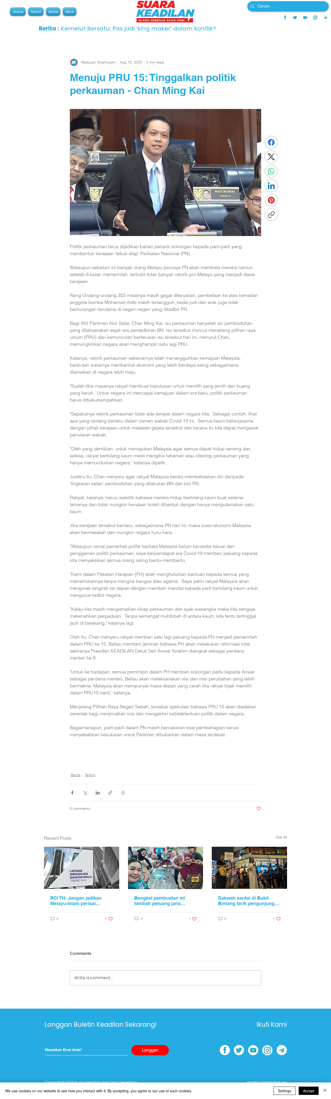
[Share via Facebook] (72, 792)
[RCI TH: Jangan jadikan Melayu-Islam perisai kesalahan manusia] (81, 868)
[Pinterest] (271, 200)
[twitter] (295, 17)
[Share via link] (110, 792)
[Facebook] (271, 142)
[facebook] (285, 17)
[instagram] (315, 17)
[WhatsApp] (271, 171)
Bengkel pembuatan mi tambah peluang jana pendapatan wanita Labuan (164, 900)
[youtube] (305, 17)
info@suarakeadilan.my (267, 1082)
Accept (308, 1090)
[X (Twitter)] (271, 157)
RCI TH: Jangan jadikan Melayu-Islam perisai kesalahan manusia (76, 900)
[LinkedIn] (271, 186)
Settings (284, 1090)
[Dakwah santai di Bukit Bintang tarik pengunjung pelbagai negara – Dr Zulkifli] (249, 868)
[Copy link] (271, 215)
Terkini (90, 775)
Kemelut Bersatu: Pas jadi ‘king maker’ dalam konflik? (138, 29)
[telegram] (325, 17)
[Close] (325, 1091)
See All (281, 837)
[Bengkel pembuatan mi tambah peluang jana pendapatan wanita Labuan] (165, 868)
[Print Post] (123, 792)
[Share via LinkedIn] (97, 792)
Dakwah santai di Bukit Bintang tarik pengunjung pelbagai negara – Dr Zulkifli (249, 900)
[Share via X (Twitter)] (84, 792)
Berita (75, 775)
